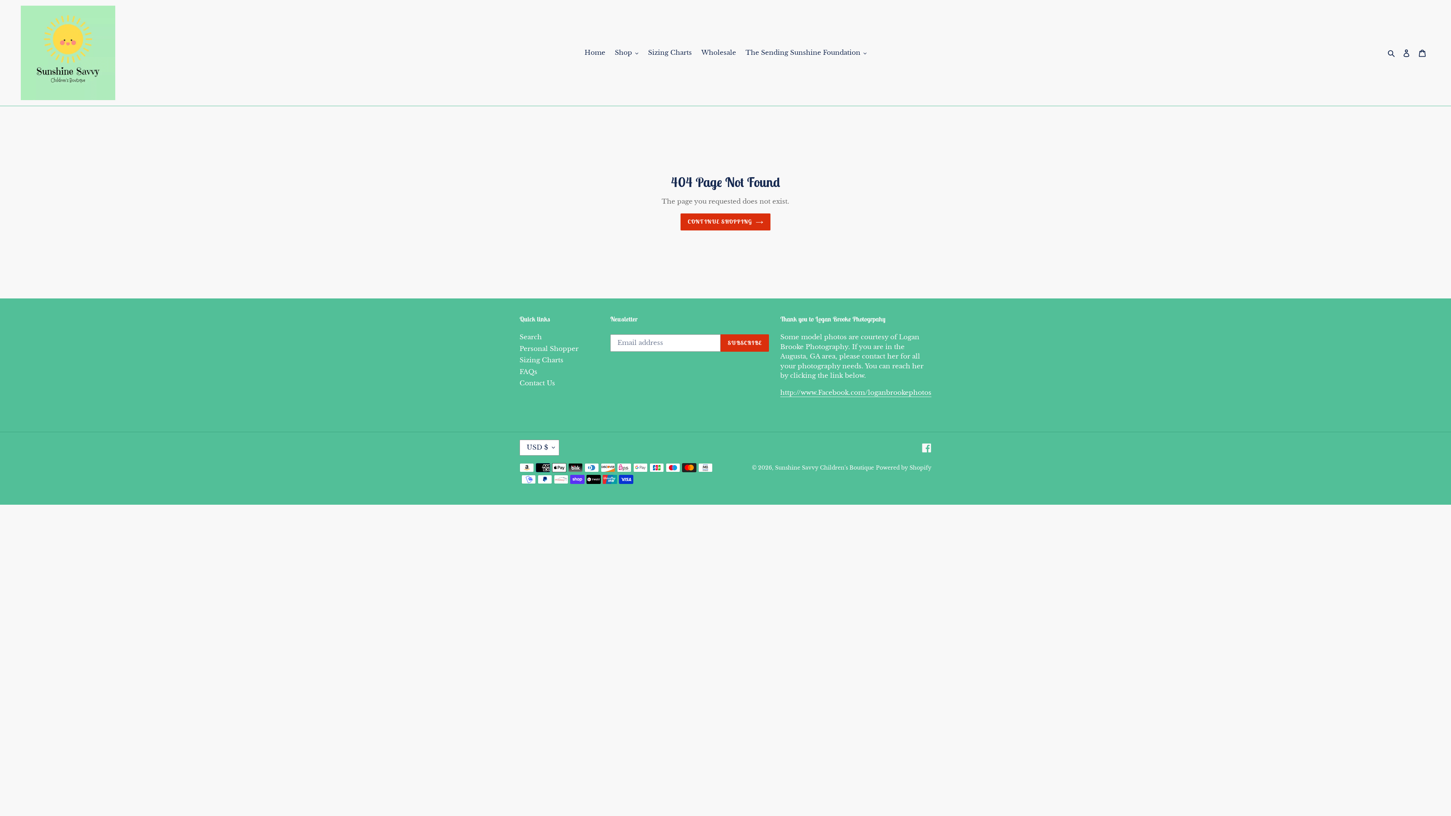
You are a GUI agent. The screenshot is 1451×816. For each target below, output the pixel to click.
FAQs (528, 372)
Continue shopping (720, 221)
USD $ (537, 447)
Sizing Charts (541, 360)
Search (531, 337)
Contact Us (537, 383)
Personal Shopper (549, 349)
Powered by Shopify (903, 467)
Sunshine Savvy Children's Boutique (824, 467)
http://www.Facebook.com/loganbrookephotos (855, 393)
